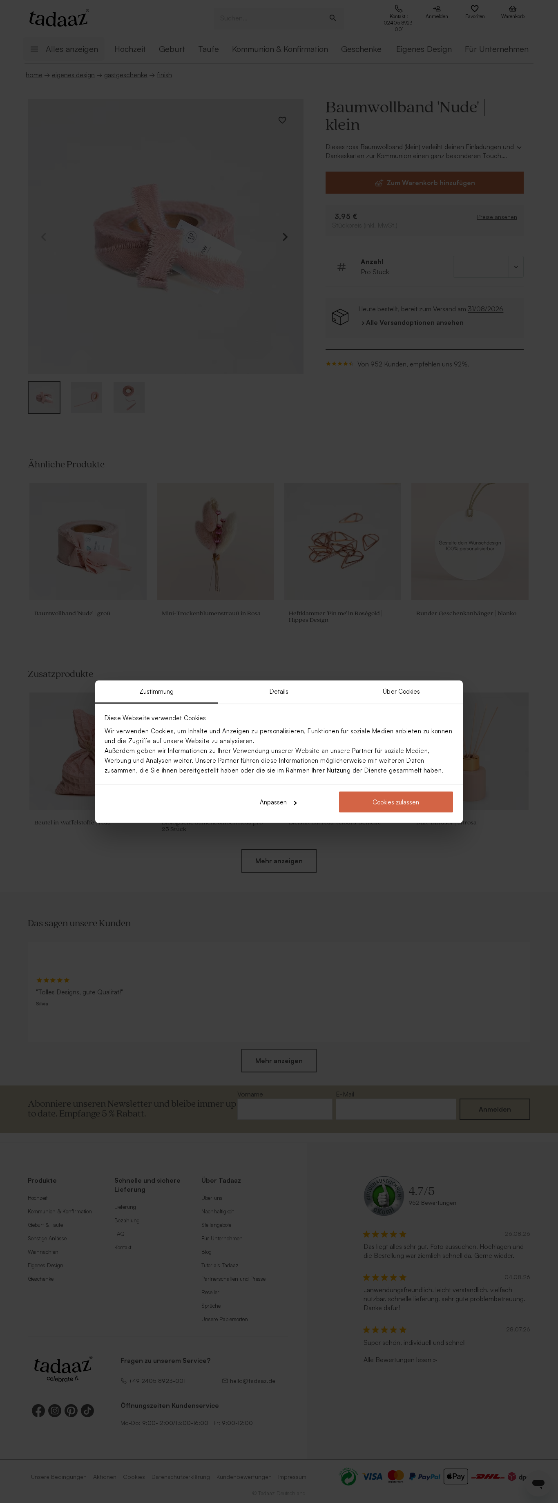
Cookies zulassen (396, 802)
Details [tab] (279, 691)
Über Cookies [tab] (401, 691)
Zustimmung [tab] (156, 691)
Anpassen (273, 802)
